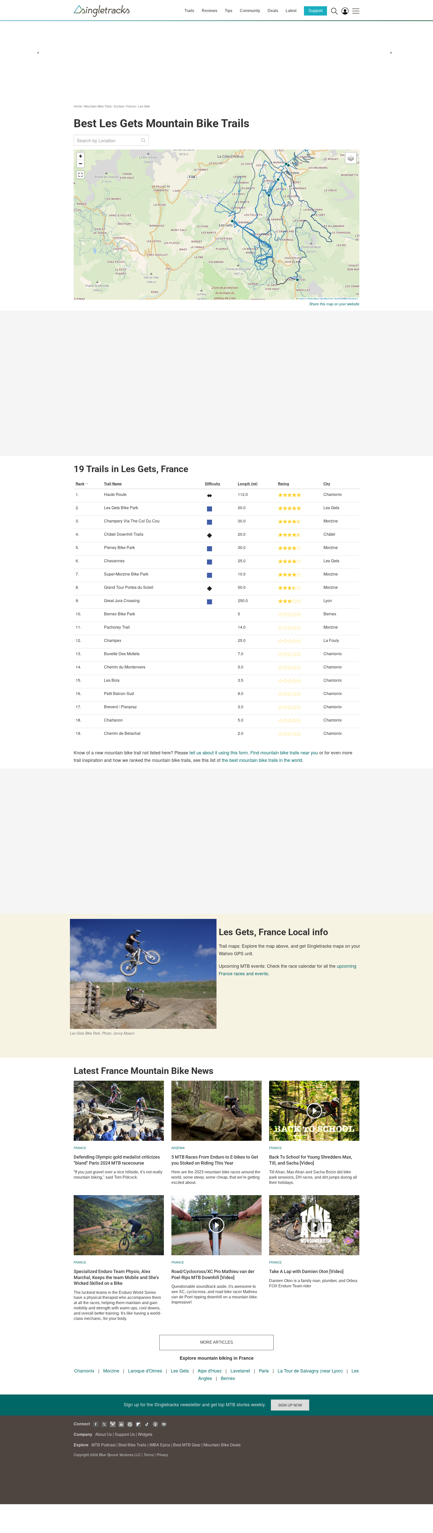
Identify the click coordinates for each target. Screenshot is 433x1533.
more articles (216, 1342)
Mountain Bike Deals (222, 1445)
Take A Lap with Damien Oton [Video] (306, 1271)
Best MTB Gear (186, 1445)
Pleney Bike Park (119, 547)
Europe (119, 106)
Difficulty (212, 483)
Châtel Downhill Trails (123, 534)
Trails (189, 11)
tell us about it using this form (218, 752)
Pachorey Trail (117, 627)
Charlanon (113, 720)
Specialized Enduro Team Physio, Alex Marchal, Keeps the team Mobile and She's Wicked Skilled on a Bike (116, 1277)
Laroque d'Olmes (145, 1370)
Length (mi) (248, 483)
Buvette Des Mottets (122, 653)
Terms (149, 1454)
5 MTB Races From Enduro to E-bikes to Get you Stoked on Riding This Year (214, 1159)
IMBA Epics (159, 1445)
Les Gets (144, 106)
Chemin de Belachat (122, 733)
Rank (80, 483)
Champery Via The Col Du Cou (132, 521)
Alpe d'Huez (210, 1370)
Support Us (125, 1434)
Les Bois (112, 680)
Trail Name (113, 483)
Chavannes (114, 561)
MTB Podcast (103, 1445)
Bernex (228, 1378)
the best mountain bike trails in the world (262, 760)
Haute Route (115, 494)
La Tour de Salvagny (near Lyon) (310, 1370)
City (326, 483)
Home (78, 106)
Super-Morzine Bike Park (126, 574)
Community (250, 11)
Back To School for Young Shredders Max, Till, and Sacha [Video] (310, 1159)
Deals (273, 11)
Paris (264, 1370)
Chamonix (84, 1370)
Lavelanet (240, 1370)
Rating (283, 483)
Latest (291, 11)
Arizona (178, 1148)
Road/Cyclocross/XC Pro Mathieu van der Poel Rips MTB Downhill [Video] (212, 1274)
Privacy (162, 1454)
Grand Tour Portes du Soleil (128, 587)
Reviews (209, 11)
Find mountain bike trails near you (284, 752)
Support (315, 11)
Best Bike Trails (132, 1445)
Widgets (145, 1434)
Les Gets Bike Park (121, 507)
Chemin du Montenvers (124, 667)
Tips (228, 11)
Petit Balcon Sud (119, 693)
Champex (112, 640)
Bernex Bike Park (119, 614)
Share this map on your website (334, 303)
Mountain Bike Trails (98, 106)
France (131, 106)
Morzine (111, 1370)
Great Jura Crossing (122, 600)
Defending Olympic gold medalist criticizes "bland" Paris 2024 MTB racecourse (117, 1159)
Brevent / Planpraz (120, 707)
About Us (103, 1434)
